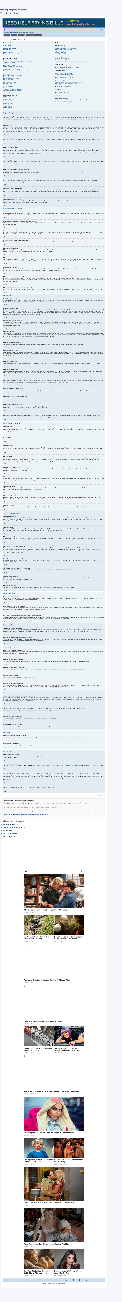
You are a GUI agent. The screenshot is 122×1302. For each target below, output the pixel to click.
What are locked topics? (8, 106)
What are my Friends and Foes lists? (63, 65)
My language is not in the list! (9, 65)
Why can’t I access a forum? (9, 83)
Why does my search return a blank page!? (64, 74)
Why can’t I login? (7, 49)
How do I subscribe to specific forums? (63, 84)
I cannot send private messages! (62, 58)
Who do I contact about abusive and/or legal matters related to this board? (71, 99)
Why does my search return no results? (63, 73)
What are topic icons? (8, 107)
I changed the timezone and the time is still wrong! (14, 63)
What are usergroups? (60, 46)
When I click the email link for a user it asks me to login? (15, 70)
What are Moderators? (60, 45)
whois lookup (6, 775)
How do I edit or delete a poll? (9, 82)
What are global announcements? (10, 102)
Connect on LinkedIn (41, 814)
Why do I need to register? (9, 44)
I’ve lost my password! (8, 52)
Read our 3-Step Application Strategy (35, 9)
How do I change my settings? (10, 59)
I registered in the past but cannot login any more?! (14, 50)
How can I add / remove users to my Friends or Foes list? (67, 67)
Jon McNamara (82, 803)
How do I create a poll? (8, 79)
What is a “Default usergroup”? (61, 52)
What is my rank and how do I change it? (12, 69)
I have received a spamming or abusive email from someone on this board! (71, 61)
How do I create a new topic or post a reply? (13, 75)
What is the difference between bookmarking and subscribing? (68, 82)
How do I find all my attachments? (62, 92)
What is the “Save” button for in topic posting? (13, 89)
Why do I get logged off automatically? (11, 53)
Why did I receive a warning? (9, 86)
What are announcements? (9, 103)
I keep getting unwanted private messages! (64, 59)
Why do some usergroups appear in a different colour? (67, 50)
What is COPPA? (7, 45)
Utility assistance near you (11, 833)
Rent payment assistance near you (14, 827)
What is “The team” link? (60, 53)
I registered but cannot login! (9, 48)
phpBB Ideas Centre (68, 765)
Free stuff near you (9, 836)
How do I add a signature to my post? (11, 78)
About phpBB (6, 757)
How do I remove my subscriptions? (63, 86)
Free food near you (9, 830)
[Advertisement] (43, 5)
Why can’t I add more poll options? (10, 81)
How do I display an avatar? (9, 68)
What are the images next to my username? (12, 66)
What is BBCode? (7, 96)
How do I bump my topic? (8, 91)
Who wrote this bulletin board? (61, 97)
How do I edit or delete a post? (10, 76)
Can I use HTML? (7, 98)
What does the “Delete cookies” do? (11, 55)
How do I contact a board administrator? (63, 101)
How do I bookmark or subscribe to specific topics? (66, 83)
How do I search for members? (61, 76)
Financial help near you (10, 824)
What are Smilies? (7, 99)
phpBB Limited (43, 756)
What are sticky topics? (8, 104)
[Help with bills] (54, 22)
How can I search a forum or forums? (63, 71)
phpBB (50, 251)
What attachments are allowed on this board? (64, 91)
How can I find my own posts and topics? (64, 77)
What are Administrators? (60, 44)
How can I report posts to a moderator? (11, 87)
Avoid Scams (14, 13)
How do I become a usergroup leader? (63, 49)
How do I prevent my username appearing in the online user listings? (18, 61)
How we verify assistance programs (23, 814)
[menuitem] (12, 30)
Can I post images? (7, 100)
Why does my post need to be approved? (12, 90)
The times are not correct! (9, 62)
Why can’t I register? (7, 46)
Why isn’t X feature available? (61, 98)
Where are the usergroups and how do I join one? (65, 48)
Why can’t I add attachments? (9, 85)
